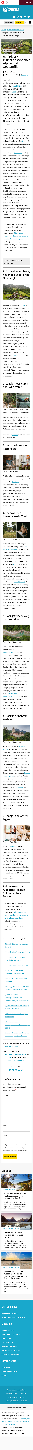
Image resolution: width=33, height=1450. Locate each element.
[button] (26, 2)
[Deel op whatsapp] (13, 1070)
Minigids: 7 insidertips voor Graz (16, 965)
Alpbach (22, 305)
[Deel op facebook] (10, 1070)
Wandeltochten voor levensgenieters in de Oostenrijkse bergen (17, 1025)
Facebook (8, 1054)
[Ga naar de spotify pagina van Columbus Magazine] (28, 17)
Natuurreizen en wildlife (15, 30)
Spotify (24, 1054)
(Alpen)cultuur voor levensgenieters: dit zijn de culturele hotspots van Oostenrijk (17, 998)
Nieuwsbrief (9, 22)
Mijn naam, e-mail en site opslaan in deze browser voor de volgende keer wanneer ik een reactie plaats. (15, 1148)
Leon (14, 92)
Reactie (6, 1095)
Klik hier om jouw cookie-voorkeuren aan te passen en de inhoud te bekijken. (16, 236)
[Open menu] (30, 22)
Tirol (23, 141)
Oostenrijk (17, 86)
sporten (15, 435)
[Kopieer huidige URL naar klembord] (22, 1070)
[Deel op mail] (19, 1070)
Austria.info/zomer (12, 1046)
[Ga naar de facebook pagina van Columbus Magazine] (14, 17)
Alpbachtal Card (19, 582)
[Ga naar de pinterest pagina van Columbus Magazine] (21, 17)
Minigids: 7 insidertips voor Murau (17, 952)
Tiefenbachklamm (9, 652)
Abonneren (19, 22)
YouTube (8, 1057)
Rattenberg (16, 355)
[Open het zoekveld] (25, 22)
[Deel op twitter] (16, 1070)
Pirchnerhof (11, 846)
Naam (5, 1125)
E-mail (6, 1135)
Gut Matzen (18, 788)
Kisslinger (15, 482)
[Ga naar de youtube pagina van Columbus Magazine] (25, 17)
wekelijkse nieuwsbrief (15, 1060)
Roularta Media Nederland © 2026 (16, 1407)
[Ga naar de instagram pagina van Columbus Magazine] (17, 17)
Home (3, 30)
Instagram (17, 1054)
